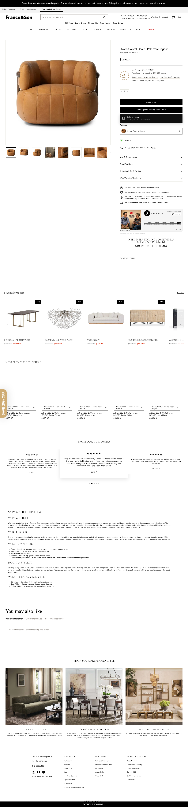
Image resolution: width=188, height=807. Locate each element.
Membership (93, 23)
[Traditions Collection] (94, 696)
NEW (138, 29)
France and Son (124, 233)
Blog (65, 772)
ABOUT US (111, 29)
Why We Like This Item (130, 178)
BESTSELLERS (125, 29)
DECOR (85, 29)
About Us (67, 765)
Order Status (118, 23)
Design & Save (80, 23)
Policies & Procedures (102, 761)
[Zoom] (58, 92)
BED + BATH (71, 29)
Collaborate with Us (134, 776)
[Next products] (180, 324)
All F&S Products (8, 9)
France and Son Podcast (137, 233)
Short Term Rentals (133, 768)
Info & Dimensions (128, 157)
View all (180, 292)
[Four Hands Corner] (34, 696)
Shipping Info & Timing (130, 171)
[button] (94, 804)
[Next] (109, 152)
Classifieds (130, 780)
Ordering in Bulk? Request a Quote (151, 109)
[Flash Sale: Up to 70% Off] (154, 696)
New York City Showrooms (170, 77)
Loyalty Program (69, 780)
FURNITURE (43, 29)
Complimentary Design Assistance (145, 77)
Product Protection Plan (103, 765)
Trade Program (105, 23)
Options (123, 125)
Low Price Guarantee (71, 776)
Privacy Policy (68, 783)
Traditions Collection (28, 9)
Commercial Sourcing (134, 765)
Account (165, 17)
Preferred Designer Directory (74, 787)
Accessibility (99, 772)
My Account (68, 761)
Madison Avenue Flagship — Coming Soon (148, 80)
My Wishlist (99, 768)
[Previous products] (7, 324)
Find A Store (68, 768)
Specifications (126, 164)
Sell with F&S (131, 772)
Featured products (14, 292)
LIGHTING (58, 29)
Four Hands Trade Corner (51, 9)
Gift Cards (69, 23)
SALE (32, 29)
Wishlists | (155, 17)
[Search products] (104, 17)
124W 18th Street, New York (42, 776)
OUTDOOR (97, 29)
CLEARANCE (151, 29)
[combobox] (151, 131)
